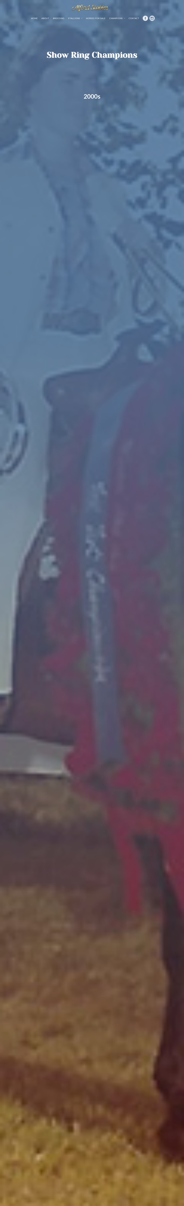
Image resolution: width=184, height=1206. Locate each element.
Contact (134, 18)
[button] (75, 18)
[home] (90, 9)
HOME (34, 18)
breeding (58, 18)
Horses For (95, 18)
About (45, 18)
